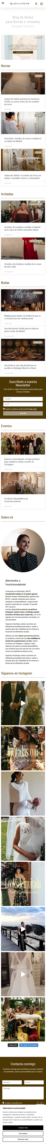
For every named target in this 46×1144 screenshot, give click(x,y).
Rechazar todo (23, 1139)
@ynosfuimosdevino (31, 636)
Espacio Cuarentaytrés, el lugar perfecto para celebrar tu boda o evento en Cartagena (22, 462)
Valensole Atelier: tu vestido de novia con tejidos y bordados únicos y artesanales (22, 176)
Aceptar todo (23, 1128)
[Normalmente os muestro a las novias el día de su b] (23, 974)
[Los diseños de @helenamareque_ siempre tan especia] (23, 839)
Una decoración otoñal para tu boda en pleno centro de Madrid (21, 329)
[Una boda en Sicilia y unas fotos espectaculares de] (23, 1019)
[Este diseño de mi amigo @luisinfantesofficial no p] (23, 793)
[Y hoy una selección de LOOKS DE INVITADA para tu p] (23, 884)
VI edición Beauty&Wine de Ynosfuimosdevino (16, 500)
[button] (3, 3)
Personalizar (23, 1133)
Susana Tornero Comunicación (17, 597)
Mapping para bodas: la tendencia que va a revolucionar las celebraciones (22, 317)
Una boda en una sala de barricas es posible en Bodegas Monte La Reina (20, 366)
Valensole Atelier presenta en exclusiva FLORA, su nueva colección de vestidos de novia (21, 102)
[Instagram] (41, 3)
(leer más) (33, 409)
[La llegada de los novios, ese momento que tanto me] (23, 703)
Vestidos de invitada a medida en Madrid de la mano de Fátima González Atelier (22, 228)
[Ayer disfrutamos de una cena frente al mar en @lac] (23, 929)
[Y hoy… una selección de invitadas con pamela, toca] (23, 748)
